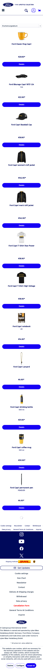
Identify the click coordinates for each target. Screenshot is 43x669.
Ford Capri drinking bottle (21, 407)
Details (21, 64)
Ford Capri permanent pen (21, 488)
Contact (27, 526)
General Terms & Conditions (23, 529)
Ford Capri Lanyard (21, 367)
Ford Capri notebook (21, 326)
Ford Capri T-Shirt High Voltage (21, 286)
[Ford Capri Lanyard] (21, 358)
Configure (20, 666)
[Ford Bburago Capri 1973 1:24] (21, 76)
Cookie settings (6, 526)
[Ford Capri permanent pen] (21, 479)
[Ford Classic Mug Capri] (21, 35)
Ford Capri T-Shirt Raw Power (21, 246)
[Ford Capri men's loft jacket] (21, 197)
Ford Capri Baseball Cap (21, 125)
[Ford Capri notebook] (21, 318)
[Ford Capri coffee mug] (21, 439)
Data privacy (6, 529)
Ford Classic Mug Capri (21, 44)
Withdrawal (37, 526)
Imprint (38, 529)
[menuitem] (3, 10)
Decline (10, 666)
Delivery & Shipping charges (21, 592)
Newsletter (18, 526)
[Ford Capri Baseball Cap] (21, 116)
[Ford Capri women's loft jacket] (21, 156)
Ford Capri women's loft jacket (21, 165)
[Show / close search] (26, 11)
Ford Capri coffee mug (21, 447)
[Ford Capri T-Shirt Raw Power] (21, 237)
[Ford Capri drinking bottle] (21, 398)
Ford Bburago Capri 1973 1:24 (21, 84)
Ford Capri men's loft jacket (22, 205)
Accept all (31, 666)
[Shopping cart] (39, 11)
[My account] (33, 10)
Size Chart (21, 578)
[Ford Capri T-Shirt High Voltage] (21, 277)
